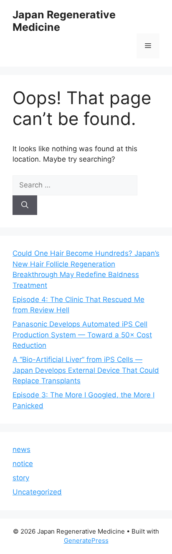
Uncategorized (37, 492)
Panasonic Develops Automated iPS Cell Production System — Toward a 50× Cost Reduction (82, 334)
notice (23, 463)
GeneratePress (86, 540)
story (21, 478)
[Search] (25, 205)
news (21, 449)
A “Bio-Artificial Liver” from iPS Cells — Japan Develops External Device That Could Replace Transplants (86, 370)
